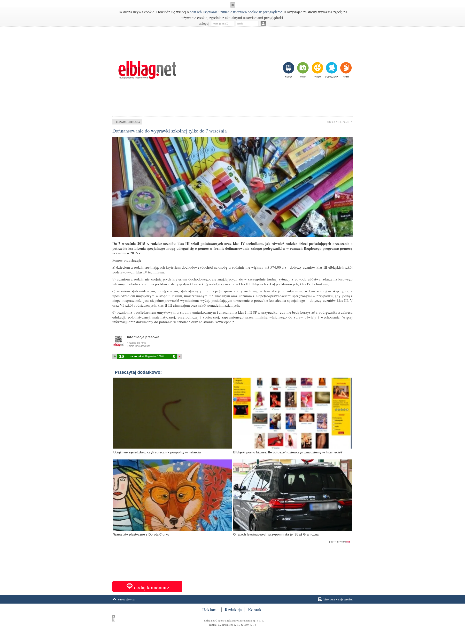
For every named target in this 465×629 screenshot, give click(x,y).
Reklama (210, 609)
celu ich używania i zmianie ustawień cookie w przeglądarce (236, 11)
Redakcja (233, 609)
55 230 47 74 (248, 624)
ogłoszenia (331, 70)
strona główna (126, 599)
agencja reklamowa (229, 620)
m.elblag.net (147, 70)
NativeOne (232, 542)
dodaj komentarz (151, 587)
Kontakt (255, 609)
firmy (345, 70)
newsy (289, 70)
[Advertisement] (232, 41)
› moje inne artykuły (138, 345)
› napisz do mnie (136, 342)
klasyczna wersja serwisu (338, 599)
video (317, 70)
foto (302, 70)
